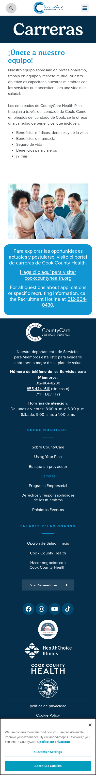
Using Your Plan (48, 456)
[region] (48, 746)
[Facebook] (28, 609)
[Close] (90, 725)
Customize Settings (48, 751)
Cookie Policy (48, 715)
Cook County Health (48, 553)
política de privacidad (48, 706)
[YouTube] (55, 609)
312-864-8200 (48, 383)
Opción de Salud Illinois (48, 543)
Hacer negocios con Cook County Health (48, 565)
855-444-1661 (38, 388)
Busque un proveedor (48, 466)
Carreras (48, 476)
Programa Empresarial (48, 485)
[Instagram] (42, 609)
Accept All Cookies (47, 765)
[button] (85, 8)
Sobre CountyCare (48, 447)
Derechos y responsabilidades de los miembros (48, 497)
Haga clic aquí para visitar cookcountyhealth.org (48, 274)
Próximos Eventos (48, 509)
